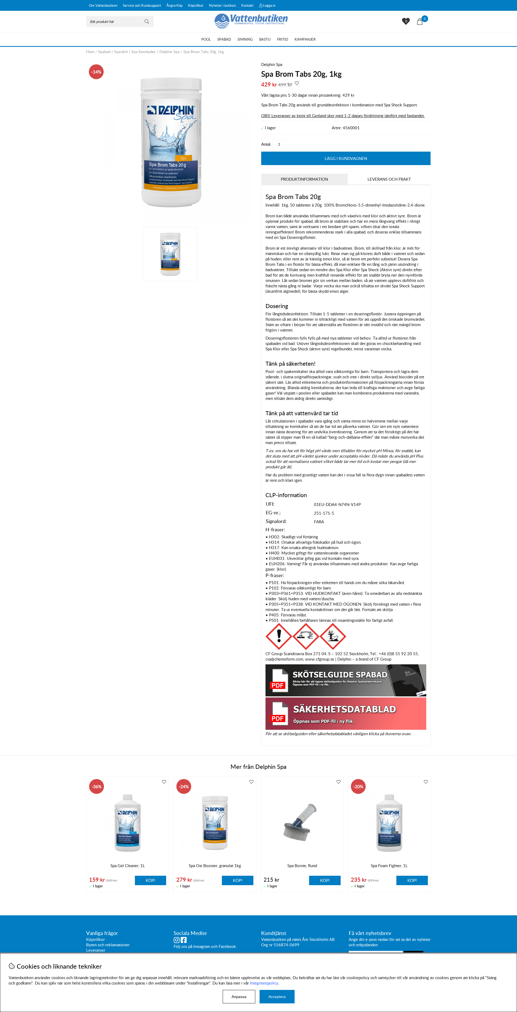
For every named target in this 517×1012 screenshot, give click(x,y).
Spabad (224, 39)
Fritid (282, 39)
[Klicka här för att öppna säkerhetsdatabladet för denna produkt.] (346, 728)
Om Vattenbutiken (103, 5)
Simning (245, 39)
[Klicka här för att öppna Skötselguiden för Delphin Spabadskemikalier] (346, 694)
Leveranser (95, 950)
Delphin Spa (169, 51)
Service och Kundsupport (142, 5)
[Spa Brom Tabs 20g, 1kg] (171, 221)
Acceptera (277, 996)
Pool (206, 39)
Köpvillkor (196, 5)
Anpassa (239, 996)
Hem (90, 51)
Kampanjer (305, 39)
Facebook (227, 946)
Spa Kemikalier (143, 51)
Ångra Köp (174, 5)
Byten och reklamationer (108, 944)
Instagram (201, 946)
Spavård (121, 51)
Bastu (265, 39)
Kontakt (247, 5)
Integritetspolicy (264, 983)
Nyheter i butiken (222, 5)
